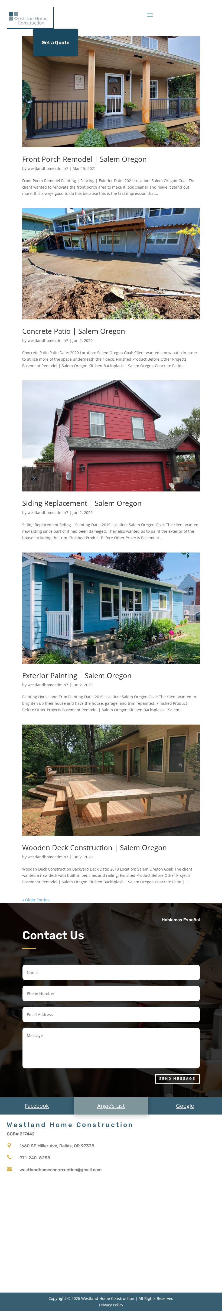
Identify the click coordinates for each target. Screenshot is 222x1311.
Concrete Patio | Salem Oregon (73, 331)
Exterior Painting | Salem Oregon (77, 675)
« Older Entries (35, 899)
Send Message (177, 1079)
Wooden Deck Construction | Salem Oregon (94, 847)
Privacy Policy (111, 1304)
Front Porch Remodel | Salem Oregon (84, 159)
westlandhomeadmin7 (48, 168)
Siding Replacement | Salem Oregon (82, 503)
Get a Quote (55, 43)
